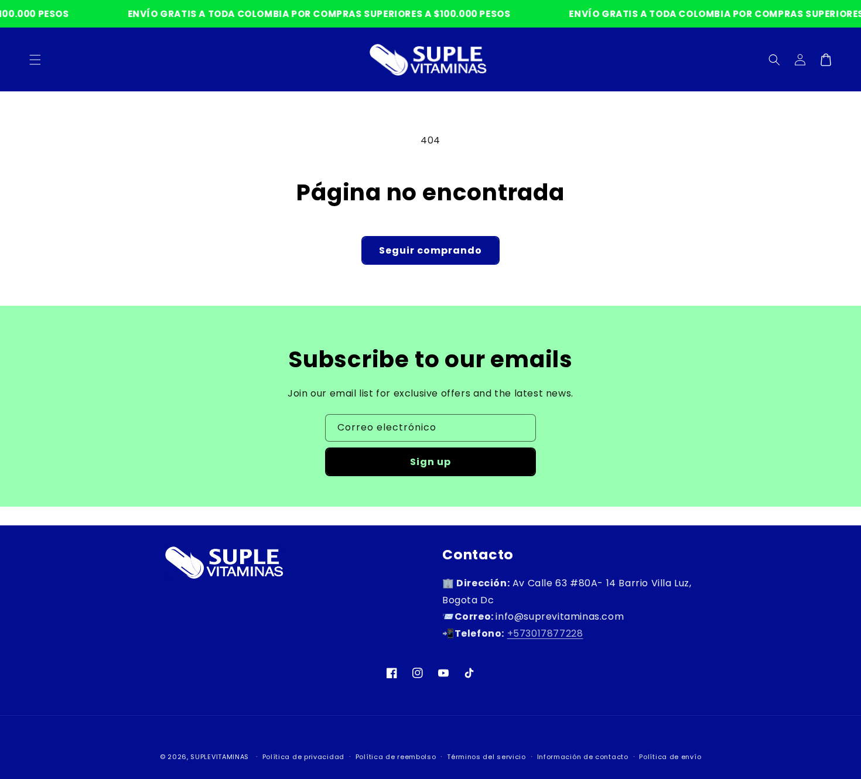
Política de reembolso (396, 756)
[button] (774, 60)
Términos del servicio (486, 756)
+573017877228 (545, 633)
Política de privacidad (303, 756)
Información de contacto (582, 756)
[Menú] (35, 60)
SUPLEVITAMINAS (219, 756)
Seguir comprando (430, 250)
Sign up (430, 462)
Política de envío (670, 756)
